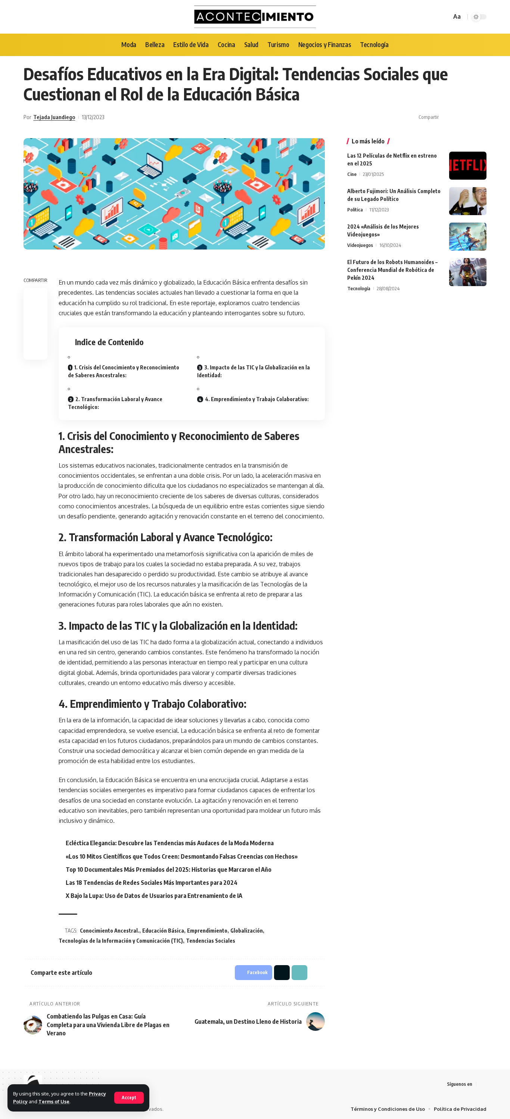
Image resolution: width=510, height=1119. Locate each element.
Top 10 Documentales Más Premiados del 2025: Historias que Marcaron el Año (168, 869)
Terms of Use (53, 1101)
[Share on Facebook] (446, 117)
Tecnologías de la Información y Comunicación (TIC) (121, 940)
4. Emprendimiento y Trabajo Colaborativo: (257, 399)
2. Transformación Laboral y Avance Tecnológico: (115, 403)
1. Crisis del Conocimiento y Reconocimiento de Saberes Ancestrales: (123, 371)
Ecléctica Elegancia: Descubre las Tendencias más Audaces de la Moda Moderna (170, 843)
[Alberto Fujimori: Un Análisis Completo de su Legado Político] (467, 201)
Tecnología (358, 288)
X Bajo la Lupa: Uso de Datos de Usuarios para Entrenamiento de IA (154, 895)
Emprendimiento (207, 930)
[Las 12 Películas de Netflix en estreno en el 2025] (467, 166)
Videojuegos (360, 245)
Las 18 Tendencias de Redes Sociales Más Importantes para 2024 (151, 882)
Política (355, 210)
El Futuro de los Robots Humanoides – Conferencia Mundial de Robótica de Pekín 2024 (392, 270)
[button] (469, 117)
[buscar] (445, 16)
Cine (352, 174)
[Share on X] (458, 117)
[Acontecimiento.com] (255, 17)
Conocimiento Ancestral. (109, 930)
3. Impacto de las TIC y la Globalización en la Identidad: (253, 371)
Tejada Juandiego (54, 117)
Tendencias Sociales (210, 940)
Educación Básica (163, 930)
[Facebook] (482, 1084)
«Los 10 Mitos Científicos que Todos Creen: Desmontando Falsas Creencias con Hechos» (182, 856)
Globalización (246, 930)
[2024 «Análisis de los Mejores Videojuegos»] (467, 237)
